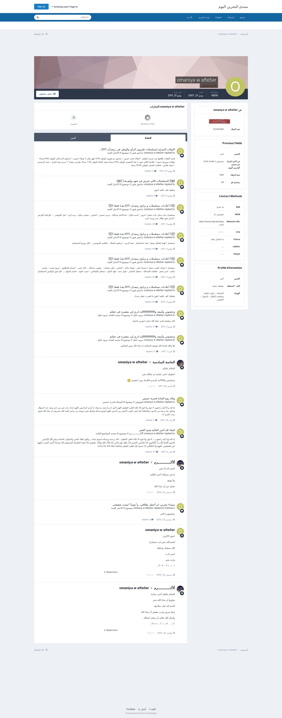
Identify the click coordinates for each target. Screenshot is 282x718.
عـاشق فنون (137, 152)
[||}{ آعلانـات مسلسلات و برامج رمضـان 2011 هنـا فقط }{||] (142, 205)
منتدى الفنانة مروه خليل (109, 315)
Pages (218, 17)
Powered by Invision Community (141, 713)
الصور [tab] (73, 137)
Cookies (130, 709)
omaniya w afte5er (154, 152)
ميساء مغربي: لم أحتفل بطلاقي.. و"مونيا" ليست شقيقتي (144, 504)
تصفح (242, 17)
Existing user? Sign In (65, 6)
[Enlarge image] (129, 380)
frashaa (169, 508)
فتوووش (139, 401)
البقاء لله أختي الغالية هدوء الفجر (157, 430)
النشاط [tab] (148, 137)
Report (152, 386)
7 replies (150, 420)
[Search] (37, 17)
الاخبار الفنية (113, 152)
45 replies (150, 224)
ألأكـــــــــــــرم (136, 433)
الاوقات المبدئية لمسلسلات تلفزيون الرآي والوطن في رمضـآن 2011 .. (137, 149)
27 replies (150, 451)
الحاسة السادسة (164, 362)
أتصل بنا (142, 709)
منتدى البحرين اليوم (233, 6)
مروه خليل (138, 315)
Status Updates (53, 17)
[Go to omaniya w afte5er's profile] (180, 151)
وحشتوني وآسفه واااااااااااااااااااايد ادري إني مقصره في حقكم (142, 311)
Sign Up (41, 6)
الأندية (189, 17)
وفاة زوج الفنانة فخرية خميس (158, 398)
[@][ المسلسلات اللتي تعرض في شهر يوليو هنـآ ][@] (146, 180)
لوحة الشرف (204, 17)
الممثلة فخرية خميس (112, 401)
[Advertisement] (188, 47)
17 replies (150, 326)
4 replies (146, 519)
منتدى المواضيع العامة (106, 433)
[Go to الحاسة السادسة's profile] (180, 363)
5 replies (149, 171)
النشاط (231, 17)
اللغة (153, 709)
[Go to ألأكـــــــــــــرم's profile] (180, 463)
